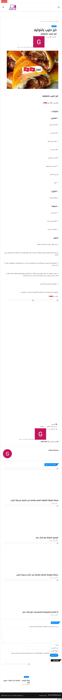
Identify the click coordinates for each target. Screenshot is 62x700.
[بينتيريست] (46, 441)
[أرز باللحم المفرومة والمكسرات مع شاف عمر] (30, 595)
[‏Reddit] (45, 441)
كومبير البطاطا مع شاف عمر (47, 537)
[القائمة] (59, 8)
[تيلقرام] (57, 699)
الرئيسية (55, 21)
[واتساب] (58, 699)
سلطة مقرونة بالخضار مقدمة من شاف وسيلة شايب (37, 575)
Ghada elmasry (29, 47)
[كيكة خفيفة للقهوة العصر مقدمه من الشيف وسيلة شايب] (30, 483)
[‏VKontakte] (44, 441)
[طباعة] (41, 441)
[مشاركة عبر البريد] (42, 441)
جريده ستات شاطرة (52, 426)
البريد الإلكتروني (54, 648)
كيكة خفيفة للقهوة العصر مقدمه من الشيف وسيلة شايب (34, 500)
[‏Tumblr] (47, 441)
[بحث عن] (3, 8)
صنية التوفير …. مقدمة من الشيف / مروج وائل (17, 681)
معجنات (42, 426)
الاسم (56, 645)
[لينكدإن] (48, 441)
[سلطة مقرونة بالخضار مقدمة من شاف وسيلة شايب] (30, 558)
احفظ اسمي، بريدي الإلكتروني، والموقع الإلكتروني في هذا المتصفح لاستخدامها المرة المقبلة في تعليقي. (34, 653)
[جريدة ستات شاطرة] (12, 7)
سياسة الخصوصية (43, 695)
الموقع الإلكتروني (54, 650)
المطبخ (50, 21)
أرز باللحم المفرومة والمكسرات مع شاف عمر (40, 612)
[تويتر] (60, 699)
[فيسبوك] (61, 699)
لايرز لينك (50, 695)
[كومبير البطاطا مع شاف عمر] (30, 520)
